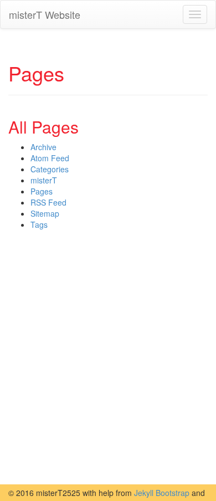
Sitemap (44, 213)
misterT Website (44, 14)
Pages (41, 191)
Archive (43, 146)
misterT (43, 180)
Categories (49, 169)
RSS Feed (48, 202)
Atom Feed (49, 157)
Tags (39, 224)
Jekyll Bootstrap (161, 492)
